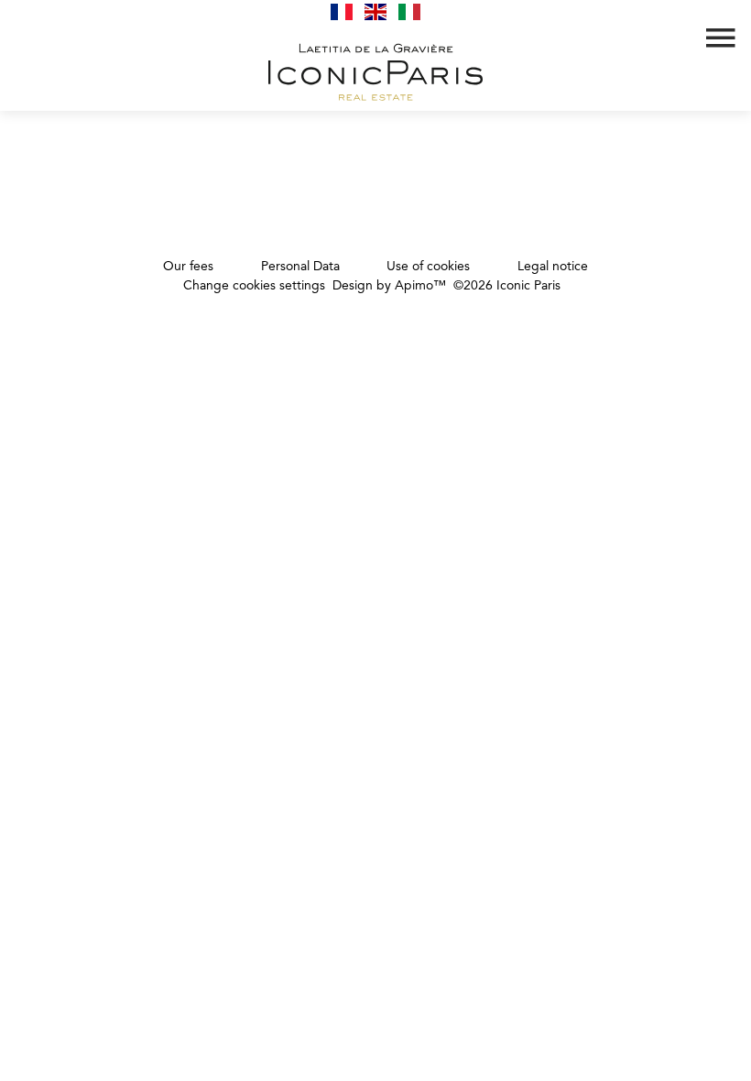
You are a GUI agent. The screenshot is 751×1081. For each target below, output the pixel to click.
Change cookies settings (254, 285)
